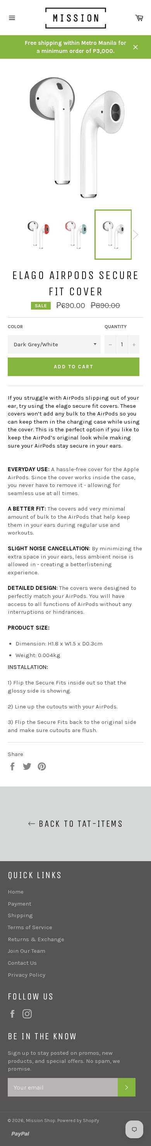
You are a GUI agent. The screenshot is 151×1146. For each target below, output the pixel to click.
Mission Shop (40, 1120)
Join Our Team (26, 950)
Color (15, 326)
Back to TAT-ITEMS (79, 823)
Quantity (116, 326)
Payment (19, 903)
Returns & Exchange (36, 939)
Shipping (20, 915)
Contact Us (22, 962)
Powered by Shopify (78, 1120)
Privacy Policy (26, 974)
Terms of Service (30, 927)
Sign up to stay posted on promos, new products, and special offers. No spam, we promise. (64, 1060)
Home (16, 891)
